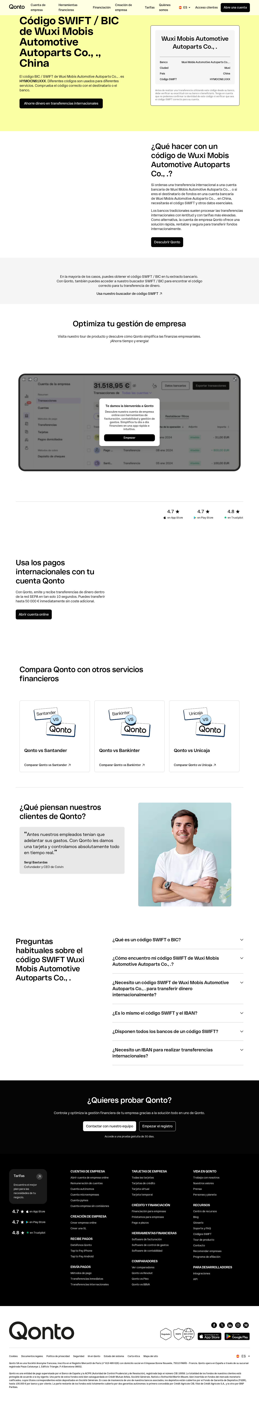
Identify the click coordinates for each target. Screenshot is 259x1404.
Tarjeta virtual (140, 1188)
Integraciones (201, 1273)
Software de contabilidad (147, 1250)
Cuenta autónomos (82, 1188)
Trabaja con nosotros (206, 1177)
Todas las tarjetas (143, 1177)
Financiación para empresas (149, 1211)
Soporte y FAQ (202, 1228)
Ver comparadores (143, 1267)
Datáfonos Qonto (81, 1245)
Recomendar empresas (207, 1251)
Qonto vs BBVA (141, 1284)
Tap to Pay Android (82, 1256)
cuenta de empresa (197, 220)
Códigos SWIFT (202, 1234)
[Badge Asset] (214, 1325)
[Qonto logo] (17, 6)
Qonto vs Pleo (140, 1278)
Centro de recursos (205, 1211)
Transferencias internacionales (90, 1284)
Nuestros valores (203, 1183)
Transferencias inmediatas (87, 1278)
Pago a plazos (140, 1222)
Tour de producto (203, 1239)
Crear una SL (78, 1228)
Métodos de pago (81, 1273)
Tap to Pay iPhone (81, 1250)
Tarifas (19, 1176)
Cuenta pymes (79, 1200)
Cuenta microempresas (85, 1194)
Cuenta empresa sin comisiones (90, 1206)
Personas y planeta (205, 1194)
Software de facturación (147, 1239)
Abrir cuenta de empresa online (90, 1177)
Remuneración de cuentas (87, 1183)
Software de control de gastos (150, 1245)
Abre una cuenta (235, 7)
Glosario (198, 1222)
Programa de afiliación (206, 1256)
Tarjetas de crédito (143, 1183)
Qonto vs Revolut (142, 1273)
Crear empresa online (84, 1222)
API (195, 1279)
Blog (196, 1217)
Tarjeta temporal (142, 1194)
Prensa (197, 1188)
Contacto (199, 1245)
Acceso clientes (206, 7)
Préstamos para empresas (148, 1217)
